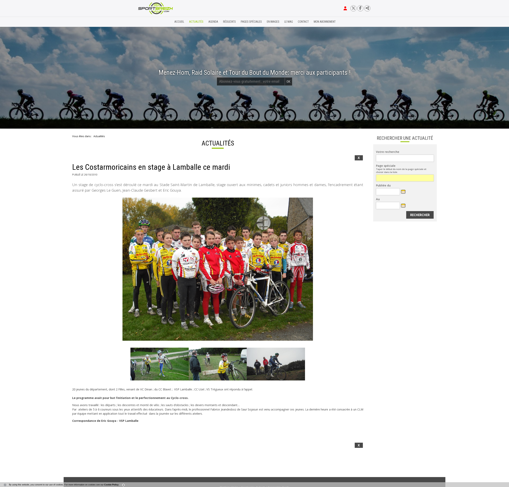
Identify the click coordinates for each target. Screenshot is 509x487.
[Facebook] (360, 8)
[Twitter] (353, 8)
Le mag (288, 21)
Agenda (213, 21)
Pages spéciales (251, 21)
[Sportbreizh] (147, 22)
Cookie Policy (111, 484)
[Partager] (367, 8)
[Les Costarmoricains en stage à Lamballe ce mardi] (217, 269)
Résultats (229, 21)
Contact (303, 21)
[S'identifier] (345, 8)
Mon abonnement (325, 21)
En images (273, 21)
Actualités (196, 21)
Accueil (179, 21)
